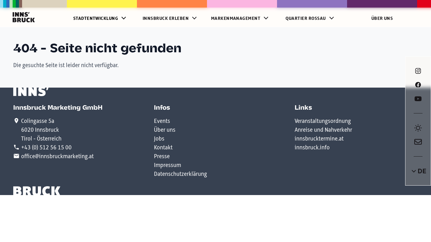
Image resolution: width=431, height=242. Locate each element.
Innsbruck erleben (166, 18)
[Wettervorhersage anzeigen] (418, 128)
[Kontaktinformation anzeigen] (418, 142)
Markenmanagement (236, 18)
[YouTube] (418, 99)
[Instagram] (418, 71)
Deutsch (418, 171)
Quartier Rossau (306, 18)
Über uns (382, 18)
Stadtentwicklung (95, 18)
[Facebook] (418, 85)
